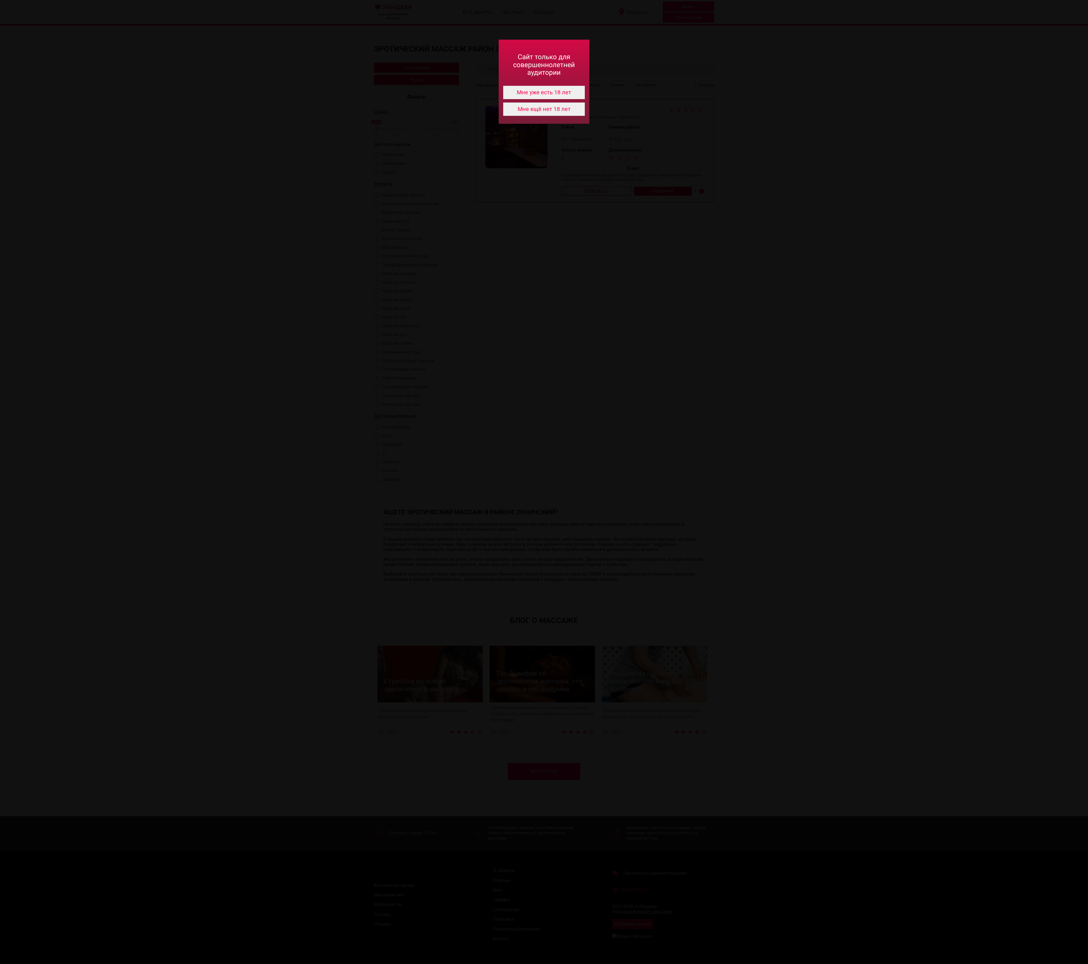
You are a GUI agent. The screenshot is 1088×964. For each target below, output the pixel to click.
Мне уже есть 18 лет (544, 92)
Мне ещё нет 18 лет (544, 109)
